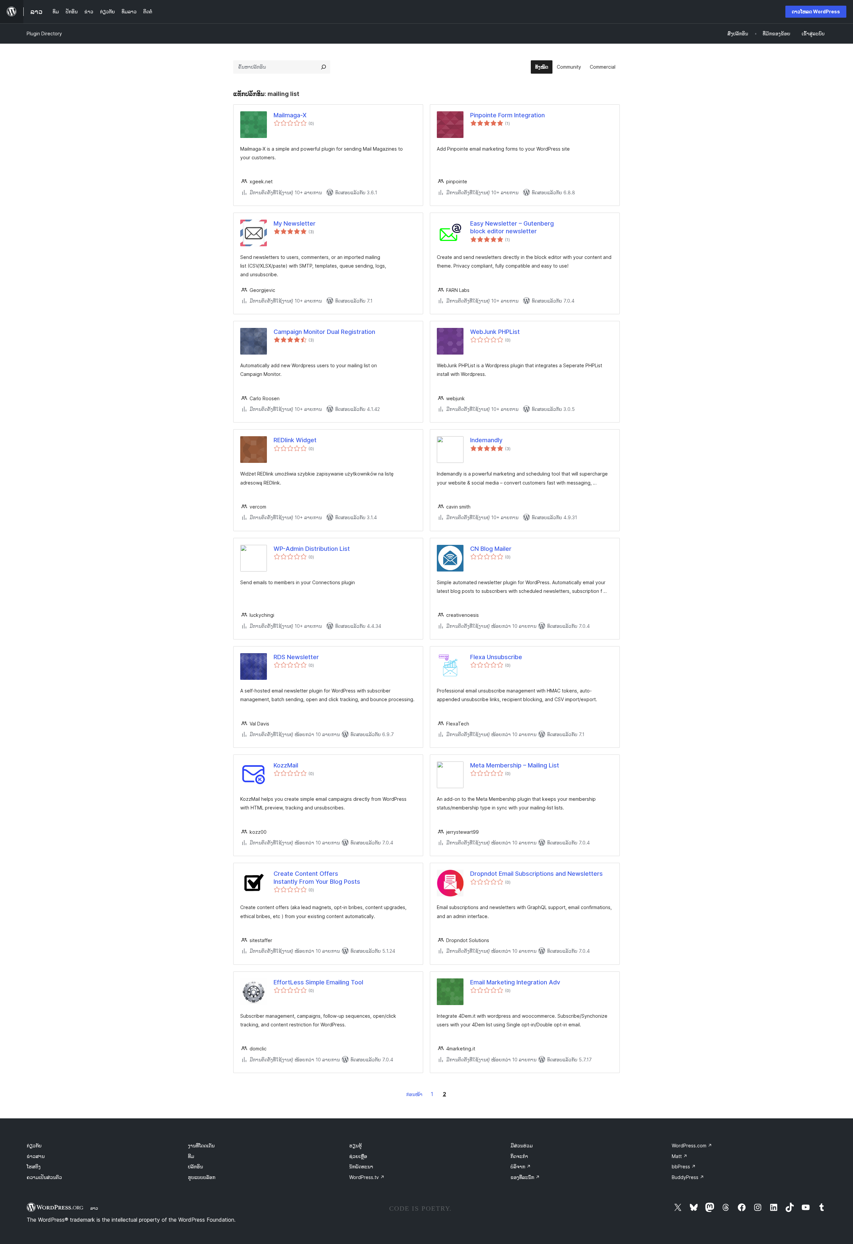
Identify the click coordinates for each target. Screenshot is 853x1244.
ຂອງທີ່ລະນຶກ (525, 1177)
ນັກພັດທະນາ (361, 1166)
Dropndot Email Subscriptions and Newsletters (536, 873)
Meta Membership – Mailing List (514, 765)
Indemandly (486, 440)
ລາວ (94, 1208)
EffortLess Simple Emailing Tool (318, 982)
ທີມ (191, 1156)
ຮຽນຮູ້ (355, 1145)
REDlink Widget (295, 440)
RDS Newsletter (296, 656)
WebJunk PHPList (495, 331)
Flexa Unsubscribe (496, 656)
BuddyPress (688, 1177)
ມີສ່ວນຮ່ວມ (521, 1145)
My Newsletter (295, 223)
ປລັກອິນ (195, 1166)
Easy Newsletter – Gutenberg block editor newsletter (512, 227)
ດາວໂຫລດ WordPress (816, 11)
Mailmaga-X (290, 115)
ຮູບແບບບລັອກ (201, 1177)
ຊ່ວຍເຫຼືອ (358, 1156)
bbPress (684, 1166)
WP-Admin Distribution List (312, 548)
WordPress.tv (367, 1177)
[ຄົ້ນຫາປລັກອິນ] (323, 67)
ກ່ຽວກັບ (34, 1145)
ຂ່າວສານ (36, 1156)
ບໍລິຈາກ (520, 1166)
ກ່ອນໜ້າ (414, 1094)
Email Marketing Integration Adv (515, 982)
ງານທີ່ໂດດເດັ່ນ (201, 1145)
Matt (679, 1156)
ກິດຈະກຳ (519, 1156)
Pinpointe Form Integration (507, 115)
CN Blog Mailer (490, 548)
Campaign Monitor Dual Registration (324, 331)
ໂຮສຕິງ (34, 1166)
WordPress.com (692, 1145)
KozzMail (286, 765)
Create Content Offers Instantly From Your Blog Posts (317, 877)
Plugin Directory (44, 33)
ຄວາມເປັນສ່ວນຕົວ (44, 1177)
